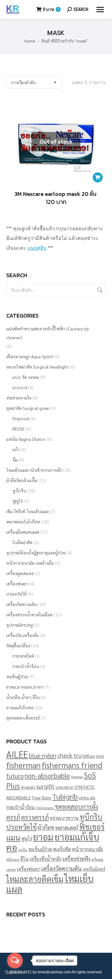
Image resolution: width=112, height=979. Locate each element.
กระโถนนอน (45, 808)
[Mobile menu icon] (100, 9)
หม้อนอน (12, 859)
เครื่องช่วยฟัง (76, 858)
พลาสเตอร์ (66, 827)
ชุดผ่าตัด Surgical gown (28, 408)
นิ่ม (15, 459)
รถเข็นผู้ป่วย (17, 676)
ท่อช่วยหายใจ (18, 397)
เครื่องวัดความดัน (21, 604)
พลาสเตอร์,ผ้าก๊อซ (23, 521)
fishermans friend (72, 765)
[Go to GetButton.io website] (15, 973)
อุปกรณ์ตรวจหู (19, 625)
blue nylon (42, 755)
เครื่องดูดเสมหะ (20, 573)
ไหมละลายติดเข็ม (34, 878)
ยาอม (43, 837)
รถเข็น (22, 850)
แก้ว (16, 449)
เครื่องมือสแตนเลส (22, 532)
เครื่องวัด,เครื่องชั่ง (22, 635)
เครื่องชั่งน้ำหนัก (46, 858)
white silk (87, 797)
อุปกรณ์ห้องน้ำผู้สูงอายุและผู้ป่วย (36, 552)
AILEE (17, 754)
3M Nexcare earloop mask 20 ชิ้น (56, 194)
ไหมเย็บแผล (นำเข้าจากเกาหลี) (34, 470)
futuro (15, 775)
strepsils (28, 787)
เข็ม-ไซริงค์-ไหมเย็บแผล (27, 511)
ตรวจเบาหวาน (64, 817)
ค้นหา (99, 290)
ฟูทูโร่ (17, 501)
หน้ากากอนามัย (87, 849)
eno (100, 755)
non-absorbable (47, 775)
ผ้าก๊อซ (46, 827)
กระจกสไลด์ (23, 656)
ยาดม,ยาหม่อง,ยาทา (24, 687)
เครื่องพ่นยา (17, 583)
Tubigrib (65, 796)
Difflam (88, 756)
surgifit (45, 786)
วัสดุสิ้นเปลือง (18, 645)
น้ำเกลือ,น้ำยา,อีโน (23, 697)
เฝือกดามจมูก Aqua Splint (29, 356)
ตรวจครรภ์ (35, 817)
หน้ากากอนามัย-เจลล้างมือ (30, 563)
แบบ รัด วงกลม (25, 377)
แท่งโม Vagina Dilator (25, 439)
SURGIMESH (64, 787)
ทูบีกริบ (19, 490)
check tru (69, 755)
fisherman (23, 765)
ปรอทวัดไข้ (16, 594)
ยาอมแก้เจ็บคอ (20, 707)
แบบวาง (19, 387)
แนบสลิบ (36, 248)
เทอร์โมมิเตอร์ (94, 869)
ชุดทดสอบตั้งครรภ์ (23, 718)
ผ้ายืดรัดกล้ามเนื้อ (21, 480)
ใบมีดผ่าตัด (22, 542)
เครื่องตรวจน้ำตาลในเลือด (29, 614)
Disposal (20, 418)
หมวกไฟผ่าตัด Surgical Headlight (37, 367)
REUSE (18, 428)
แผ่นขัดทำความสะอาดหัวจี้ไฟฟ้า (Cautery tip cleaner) (47, 333)
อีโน (24, 858)
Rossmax (77, 777)
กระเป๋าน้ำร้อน (25, 666)
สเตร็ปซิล (62, 849)
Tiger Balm (41, 797)
